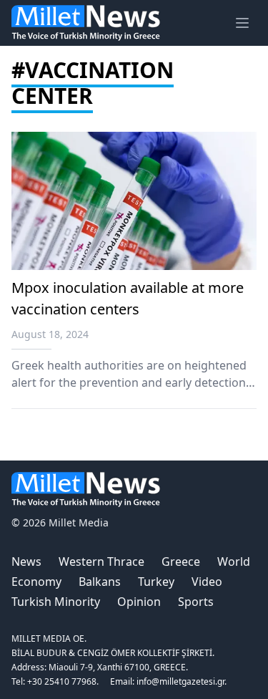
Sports (196, 601)
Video (207, 581)
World (233, 561)
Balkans (100, 581)
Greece (181, 561)
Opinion (139, 601)
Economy (36, 581)
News (26, 561)
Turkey (156, 581)
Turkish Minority (55, 601)
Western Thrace (101, 561)
